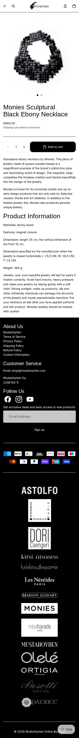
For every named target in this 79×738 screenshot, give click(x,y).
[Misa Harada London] (39, 628)
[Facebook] (8, 399)
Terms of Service (14, 336)
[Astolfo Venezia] (39, 490)
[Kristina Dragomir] (39, 567)
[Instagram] (19, 399)
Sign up (39, 429)
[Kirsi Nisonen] (39, 556)
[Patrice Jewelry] (39, 702)
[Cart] (74, 6)
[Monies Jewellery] (39, 608)
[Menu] (4, 6)
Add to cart (55, 146)
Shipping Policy (13, 345)
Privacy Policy (12, 341)
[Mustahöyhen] (39, 644)
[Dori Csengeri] (39, 538)
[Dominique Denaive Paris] (39, 510)
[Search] (13, 6)
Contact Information (16, 354)
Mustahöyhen (12, 332)
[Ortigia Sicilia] (39, 671)
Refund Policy (12, 350)
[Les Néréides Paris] (39, 581)
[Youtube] (30, 399)
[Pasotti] (39, 686)
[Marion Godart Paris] (39, 595)
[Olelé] (39, 657)
